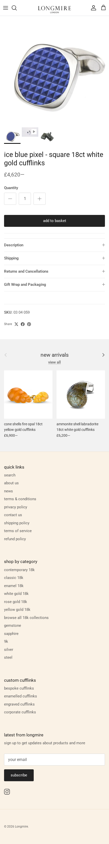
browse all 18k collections (26, 617)
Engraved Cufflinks (19, 704)
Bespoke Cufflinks (19, 688)
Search (9, 475)
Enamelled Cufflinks (20, 696)
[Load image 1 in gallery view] (54, 70)
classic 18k (13, 577)
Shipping (11, 258)
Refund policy (15, 539)
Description (13, 245)
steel (8, 657)
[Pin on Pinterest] (29, 324)
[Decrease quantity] (10, 199)
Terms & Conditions (20, 499)
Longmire (21, 826)
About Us (11, 483)
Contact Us (13, 515)
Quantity (11, 188)
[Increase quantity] (39, 199)
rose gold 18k (15, 601)
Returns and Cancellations (26, 271)
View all (54, 362)
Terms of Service (18, 531)
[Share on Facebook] (23, 324)
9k (6, 641)
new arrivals (55, 355)
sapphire (11, 633)
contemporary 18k (19, 570)
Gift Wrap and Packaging (25, 284)
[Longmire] (54, 8)
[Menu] (5, 7)
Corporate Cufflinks (20, 712)
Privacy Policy (15, 507)
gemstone (12, 625)
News (8, 491)
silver (8, 649)
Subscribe (19, 775)
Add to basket (54, 220)
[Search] (16, 7)
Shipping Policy (16, 523)
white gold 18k (16, 593)
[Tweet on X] (16, 324)
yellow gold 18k (17, 609)
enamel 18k (14, 586)
